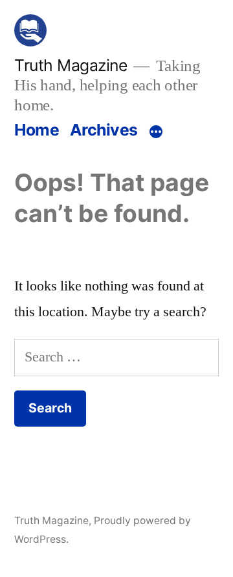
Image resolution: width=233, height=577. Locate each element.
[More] (156, 132)
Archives (104, 129)
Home (36, 129)
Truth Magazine (70, 65)
